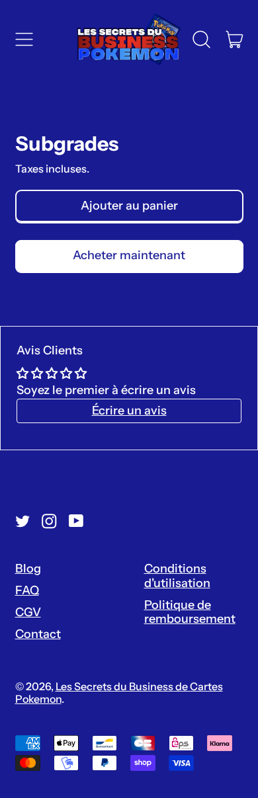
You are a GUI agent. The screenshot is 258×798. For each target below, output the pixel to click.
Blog (28, 568)
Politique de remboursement (190, 612)
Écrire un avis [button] (129, 410)
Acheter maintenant (129, 255)
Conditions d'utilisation (177, 575)
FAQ (27, 590)
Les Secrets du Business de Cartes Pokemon (119, 692)
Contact (38, 634)
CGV (28, 612)
